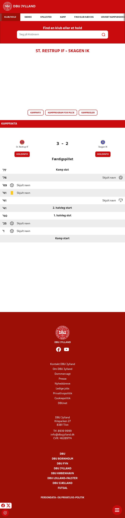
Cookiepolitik (62, 398)
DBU (62, 454)
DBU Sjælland (62, 483)
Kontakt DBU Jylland (62, 364)
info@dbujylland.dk (62, 434)
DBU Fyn (62, 463)
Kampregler (88, 113)
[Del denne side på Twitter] (8, 506)
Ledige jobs (62, 388)
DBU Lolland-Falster (62, 478)
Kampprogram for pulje (61, 113)
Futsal (62, 488)
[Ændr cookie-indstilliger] (5, 512)
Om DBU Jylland (62, 369)
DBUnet (62, 403)
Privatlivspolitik (62, 393)
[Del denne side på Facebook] (3, 506)
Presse (62, 379)
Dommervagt (63, 374)
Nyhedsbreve (62, 384)
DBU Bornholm (62, 459)
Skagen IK (102, 147)
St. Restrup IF (22, 147)
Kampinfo (35, 113)
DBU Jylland (62, 468)
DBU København (62, 473)
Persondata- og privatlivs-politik (62, 498)
